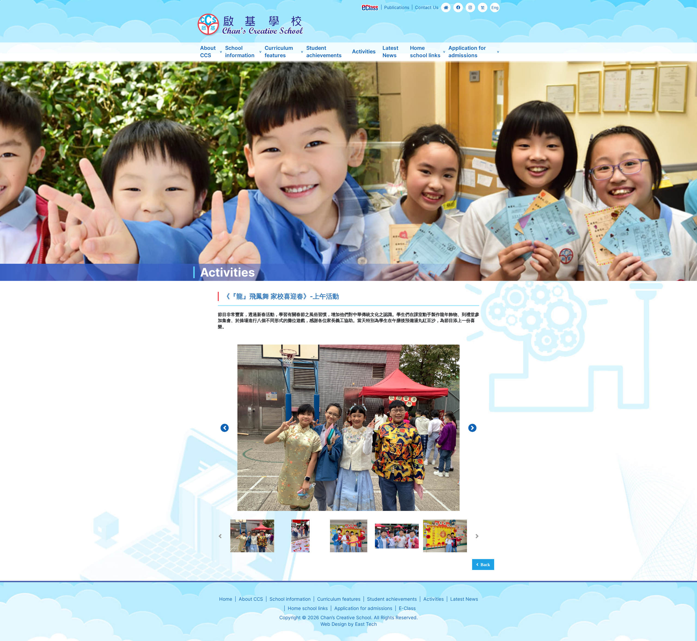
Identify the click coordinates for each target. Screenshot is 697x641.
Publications (396, 7)
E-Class (407, 608)
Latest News (390, 52)
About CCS (208, 52)
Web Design (333, 624)
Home (225, 599)
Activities (364, 51)
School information (240, 52)
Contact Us (426, 7)
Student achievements (324, 52)
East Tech (366, 624)
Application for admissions (467, 52)
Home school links (425, 52)
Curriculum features (279, 52)
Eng (495, 7)
